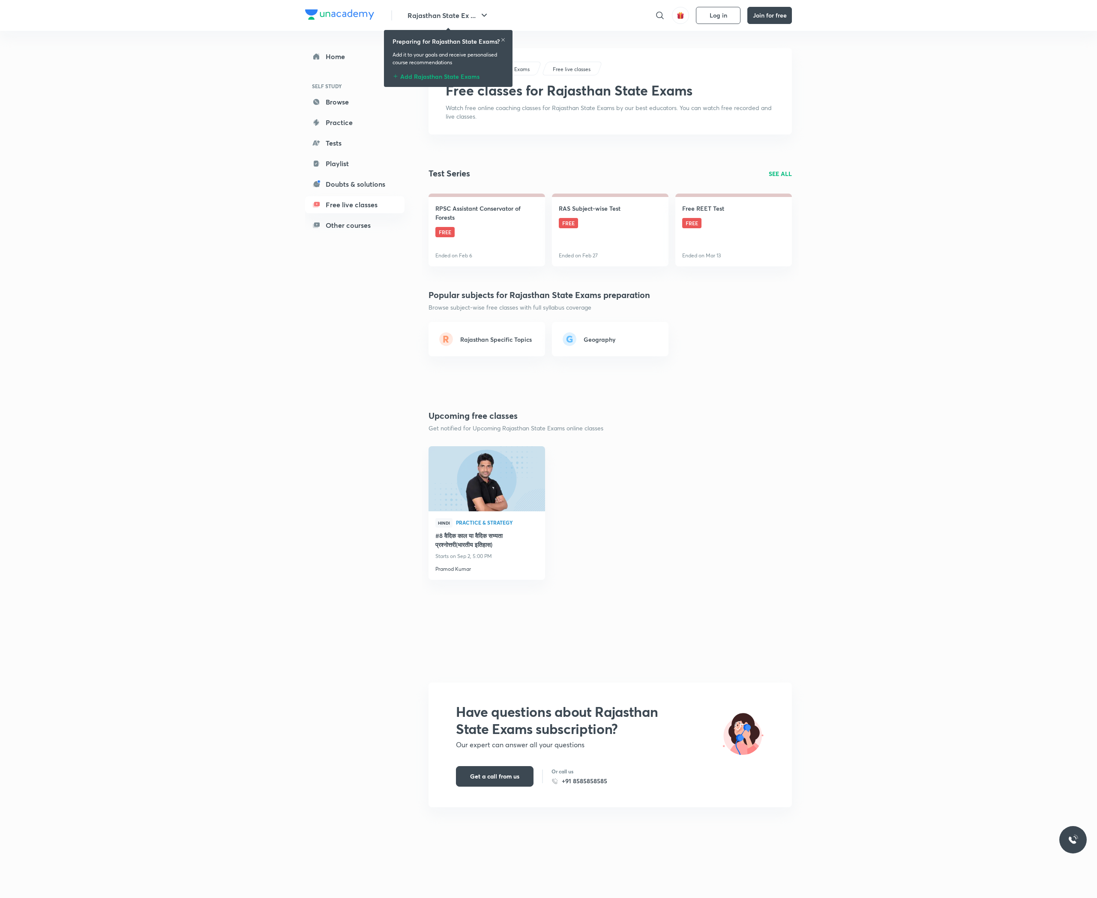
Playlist (337, 163)
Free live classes (352, 204)
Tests (334, 142)
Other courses (348, 225)
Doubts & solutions (355, 183)
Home (335, 56)
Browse (337, 101)
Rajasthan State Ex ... (442, 15)
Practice (339, 122)
